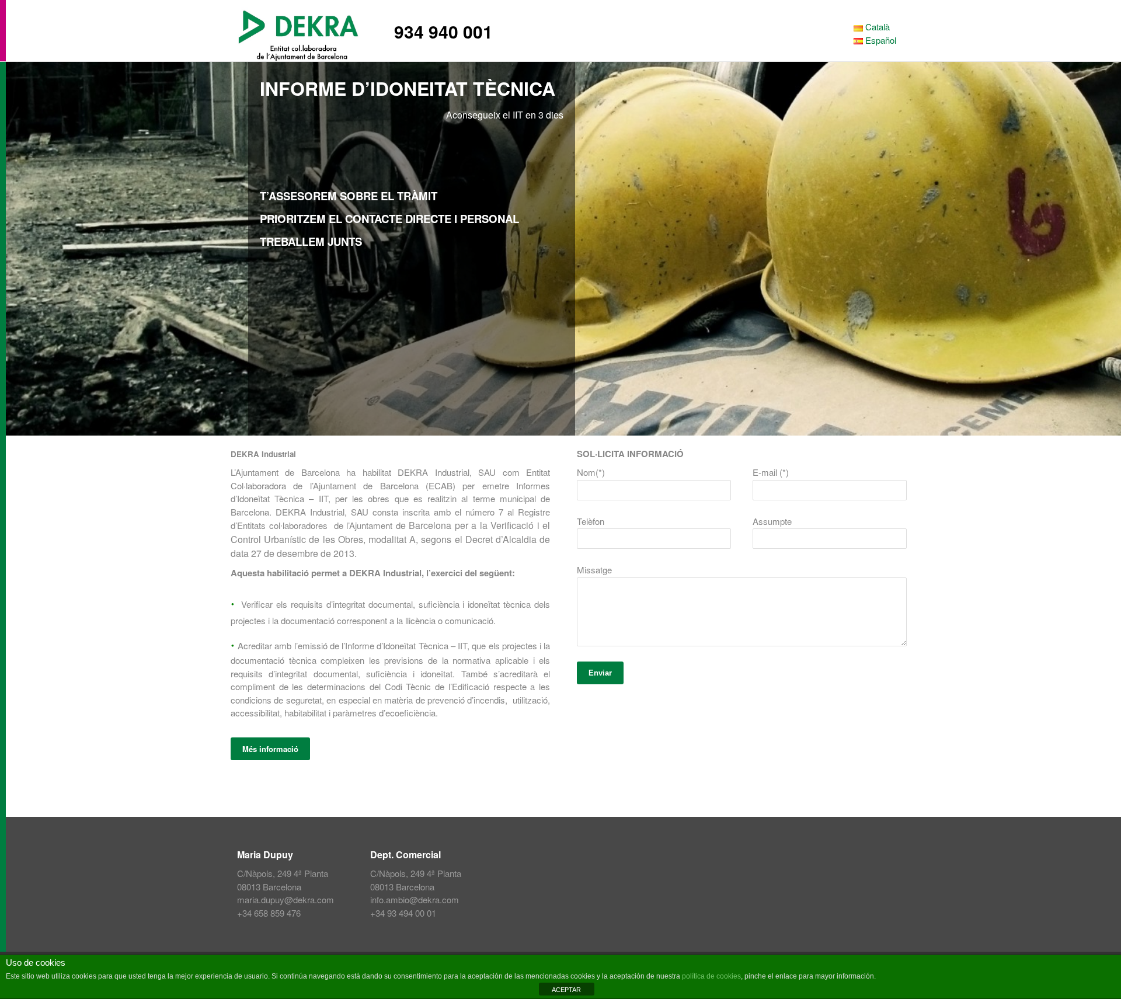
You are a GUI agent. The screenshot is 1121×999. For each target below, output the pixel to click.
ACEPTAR (566, 989)
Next (1105, 248)
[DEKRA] (304, 27)
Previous (15, 248)
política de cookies (711, 976)
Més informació (270, 748)
